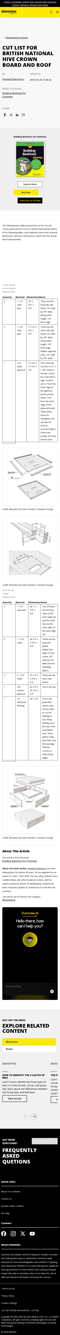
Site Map (5, 1213)
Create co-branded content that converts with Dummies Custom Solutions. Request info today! (30, 3)
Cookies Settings (9, 1303)
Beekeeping (8, 900)
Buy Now (26, 192)
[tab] (29, 1041)
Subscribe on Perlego (30, 200)
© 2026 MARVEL (9, 1332)
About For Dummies (10, 1191)
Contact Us (6, 1198)
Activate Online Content (12, 1206)
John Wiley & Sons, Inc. (37, 1316)
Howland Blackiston (13, 79)
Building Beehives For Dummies (14, 95)
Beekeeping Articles (17, 37)
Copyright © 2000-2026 (12, 1316)
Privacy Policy (7, 1295)
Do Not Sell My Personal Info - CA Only (20, 1310)
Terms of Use (8, 1288)
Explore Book (30, 184)
